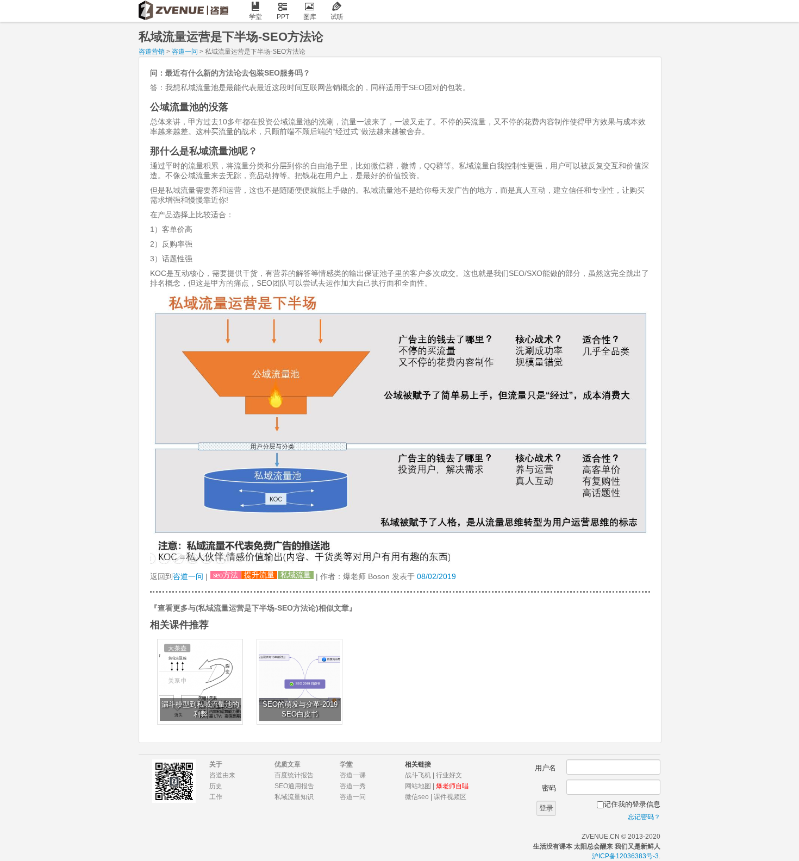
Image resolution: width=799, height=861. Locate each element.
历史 (215, 786)
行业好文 (449, 775)
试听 (337, 17)
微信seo (417, 797)
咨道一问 (185, 51)
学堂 (255, 17)
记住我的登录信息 (632, 804)
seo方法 (225, 575)
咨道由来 (222, 775)
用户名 (545, 768)
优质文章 (287, 764)
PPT (283, 17)
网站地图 (418, 786)
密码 (549, 788)
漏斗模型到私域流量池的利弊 (200, 709)
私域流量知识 (294, 797)
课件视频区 (450, 797)
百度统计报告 (294, 775)
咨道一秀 (353, 786)
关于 (215, 764)
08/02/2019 (436, 576)
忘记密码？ (644, 817)
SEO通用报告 (294, 786)
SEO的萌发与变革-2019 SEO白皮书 (300, 709)
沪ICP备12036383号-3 (625, 856)
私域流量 (295, 575)
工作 (215, 797)
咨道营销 (152, 51)
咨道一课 (353, 775)
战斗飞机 (418, 775)
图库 (309, 17)
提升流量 (259, 575)
